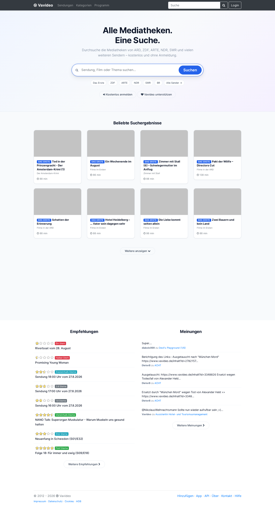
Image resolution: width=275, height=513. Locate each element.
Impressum (40, 501)
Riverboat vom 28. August (53, 348)
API (206, 496)
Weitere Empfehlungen (83, 464)
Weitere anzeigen (136, 250)
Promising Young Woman (52, 362)
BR (158, 82)
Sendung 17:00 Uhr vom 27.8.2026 (58, 391)
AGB (78, 501)
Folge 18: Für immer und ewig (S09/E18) (62, 453)
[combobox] (194, 5)
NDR (136, 82)
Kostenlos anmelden (118, 94)
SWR (148, 82)
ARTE (124, 82)
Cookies (69, 501)
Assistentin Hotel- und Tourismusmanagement (181, 414)
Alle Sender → (174, 82)
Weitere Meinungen (190, 425)
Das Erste (98, 82)
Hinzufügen (185, 496)
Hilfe (238, 496)
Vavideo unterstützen (157, 94)
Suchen (190, 70)
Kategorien (83, 5)
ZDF (112, 82)
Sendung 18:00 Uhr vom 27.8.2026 (58, 377)
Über (215, 496)
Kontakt (226, 496)
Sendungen (65, 5)
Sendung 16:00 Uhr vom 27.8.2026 (58, 405)
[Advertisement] (137, 285)
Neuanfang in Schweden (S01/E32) (59, 439)
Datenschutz (55, 501)
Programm (101, 5)
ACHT (158, 365)
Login (235, 5)
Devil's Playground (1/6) (172, 347)
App (199, 496)
